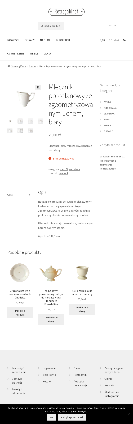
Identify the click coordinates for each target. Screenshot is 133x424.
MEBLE (34, 53)
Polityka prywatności (72, 417)
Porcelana (74, 169)
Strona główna (18, 66)
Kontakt (109, 385)
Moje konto (49, 374)
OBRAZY (29, 40)
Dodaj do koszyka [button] (20, 312)
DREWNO (108, 131)
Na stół (32, 66)
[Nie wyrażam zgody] (128, 414)
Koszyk (47, 381)
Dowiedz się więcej (51, 319)
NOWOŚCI (13, 40)
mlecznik (63, 173)
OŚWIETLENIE (15, 53)
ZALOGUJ (113, 25)
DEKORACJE (63, 40)
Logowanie (49, 368)
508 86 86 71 (118, 156)
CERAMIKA (109, 113)
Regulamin (80, 374)
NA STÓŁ (45, 40)
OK (51, 417)
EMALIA (108, 125)
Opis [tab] (10, 194)
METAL (107, 119)
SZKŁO (107, 102)
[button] (38, 87)
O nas (77, 368)
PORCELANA (110, 107)
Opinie (108, 378)
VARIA (47, 53)
